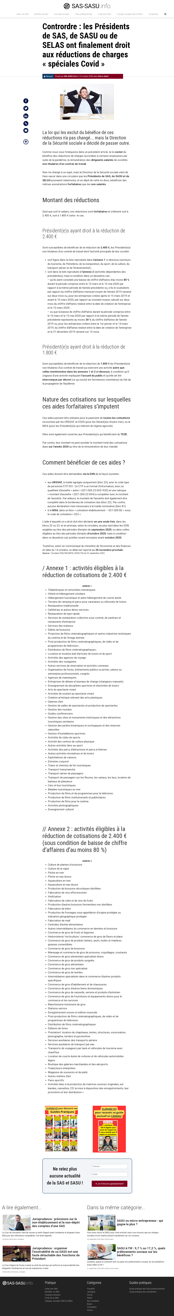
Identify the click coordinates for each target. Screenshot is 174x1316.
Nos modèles (93, 1301)
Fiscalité (91, 1289)
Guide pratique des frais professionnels (147, 1289)
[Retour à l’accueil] (8, 14)
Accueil (49, 76)
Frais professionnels (83, 14)
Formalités (92, 1307)
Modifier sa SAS (41, 14)
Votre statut (103, 76)
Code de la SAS (104, 14)
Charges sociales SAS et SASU (130, 14)
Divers (90, 1310)
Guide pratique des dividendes (143, 1292)
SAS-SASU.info (70, 76)
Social (107, 1268)
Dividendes (153, 14)
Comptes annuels (61, 14)
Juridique (20, 1239)
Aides (89, 1304)
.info (91, 6)
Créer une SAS (22, 14)
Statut (89, 1298)
